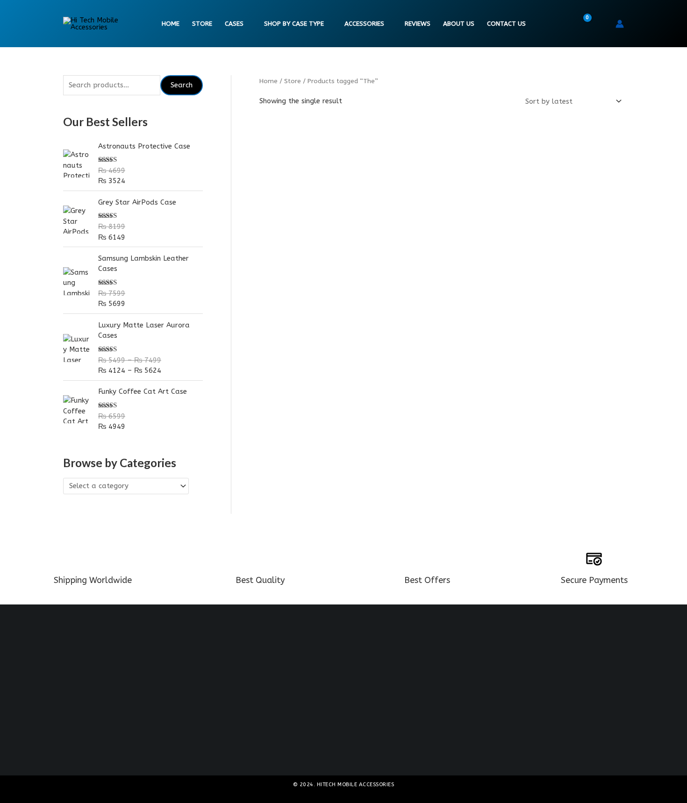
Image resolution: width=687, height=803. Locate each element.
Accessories (364, 24)
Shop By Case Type (294, 24)
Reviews (417, 24)
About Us (458, 24)
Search (182, 85)
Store (202, 24)
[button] (602, 24)
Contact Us (506, 24)
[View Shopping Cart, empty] (581, 23)
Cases (234, 24)
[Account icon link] (619, 24)
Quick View (316, 280)
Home (170, 24)
